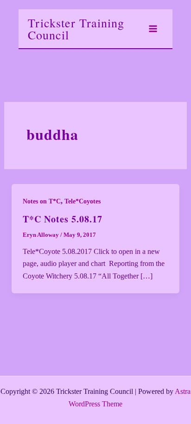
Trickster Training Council (76, 29)
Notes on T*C (42, 201)
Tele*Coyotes (82, 201)
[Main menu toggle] (153, 29)
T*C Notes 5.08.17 (62, 219)
